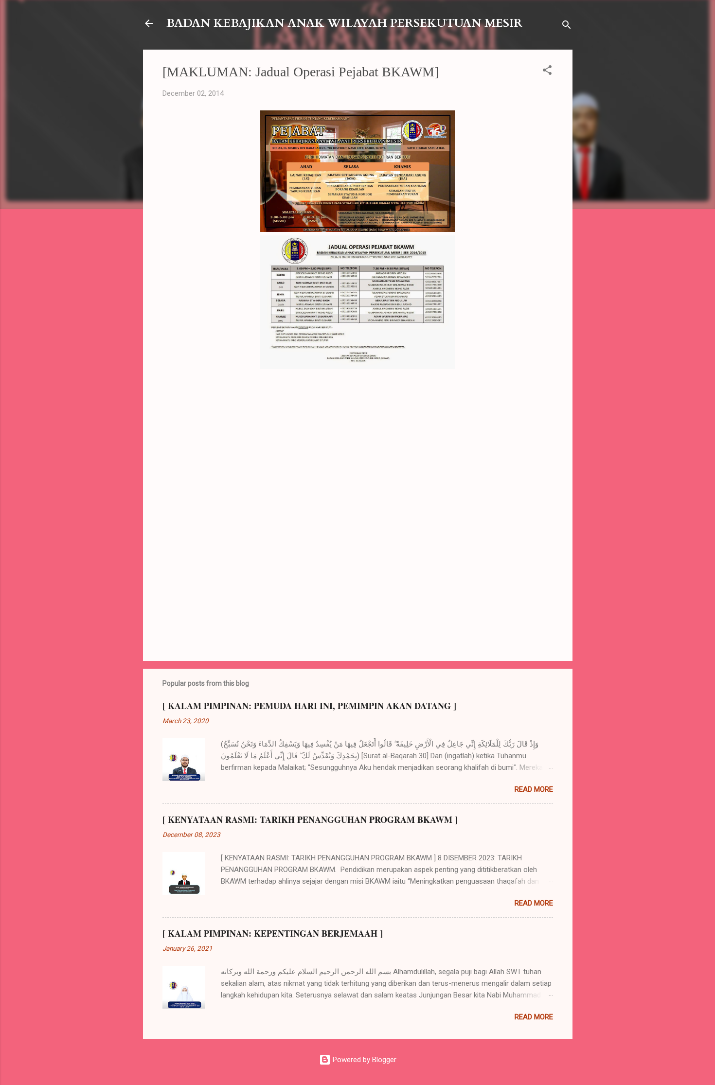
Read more (534, 789)
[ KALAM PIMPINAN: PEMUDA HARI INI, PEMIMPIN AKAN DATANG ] (309, 705)
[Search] (566, 26)
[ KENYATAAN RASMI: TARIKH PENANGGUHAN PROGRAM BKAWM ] (310, 819)
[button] (547, 71)
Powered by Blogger (363, 1059)
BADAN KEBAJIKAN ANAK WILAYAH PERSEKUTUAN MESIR (344, 23)
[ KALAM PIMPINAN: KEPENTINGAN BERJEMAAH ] (272, 933)
